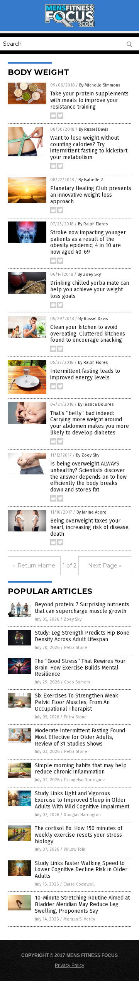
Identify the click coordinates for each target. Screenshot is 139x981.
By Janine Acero (91, 512)
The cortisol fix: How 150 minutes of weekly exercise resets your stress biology (78, 835)
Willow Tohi (74, 849)
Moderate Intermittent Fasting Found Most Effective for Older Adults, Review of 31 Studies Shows (80, 737)
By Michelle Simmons (99, 85)
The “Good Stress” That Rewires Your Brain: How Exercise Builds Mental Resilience (80, 668)
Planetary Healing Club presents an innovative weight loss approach (90, 195)
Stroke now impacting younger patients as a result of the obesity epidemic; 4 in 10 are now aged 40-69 (88, 242)
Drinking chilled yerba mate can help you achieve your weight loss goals (89, 289)
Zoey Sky (72, 619)
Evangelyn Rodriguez (84, 779)
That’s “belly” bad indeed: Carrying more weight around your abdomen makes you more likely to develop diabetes (89, 423)
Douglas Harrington (82, 814)
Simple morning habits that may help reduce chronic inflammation (81, 768)
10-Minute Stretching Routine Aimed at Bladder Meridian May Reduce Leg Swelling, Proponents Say (82, 904)
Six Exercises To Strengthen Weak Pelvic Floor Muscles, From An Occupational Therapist (76, 702)
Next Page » (105, 565)
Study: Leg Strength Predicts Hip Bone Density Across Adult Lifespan (82, 636)
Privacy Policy (69, 965)
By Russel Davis (93, 129)
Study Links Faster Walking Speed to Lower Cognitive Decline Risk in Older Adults (81, 870)
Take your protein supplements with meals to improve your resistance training (89, 100)
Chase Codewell (79, 884)
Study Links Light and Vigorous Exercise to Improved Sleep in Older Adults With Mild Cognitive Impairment (82, 800)
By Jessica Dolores (96, 404)
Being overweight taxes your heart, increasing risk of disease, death (90, 527)
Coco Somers (77, 682)
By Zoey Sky (89, 274)
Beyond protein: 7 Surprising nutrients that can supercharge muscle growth (82, 607)
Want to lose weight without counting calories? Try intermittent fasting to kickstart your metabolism (88, 148)
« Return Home (34, 565)
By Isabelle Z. (91, 179)
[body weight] (69, 25)
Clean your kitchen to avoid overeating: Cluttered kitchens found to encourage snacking (87, 334)
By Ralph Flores (93, 224)
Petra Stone (75, 647)
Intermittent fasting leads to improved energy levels (85, 374)
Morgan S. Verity (79, 919)
